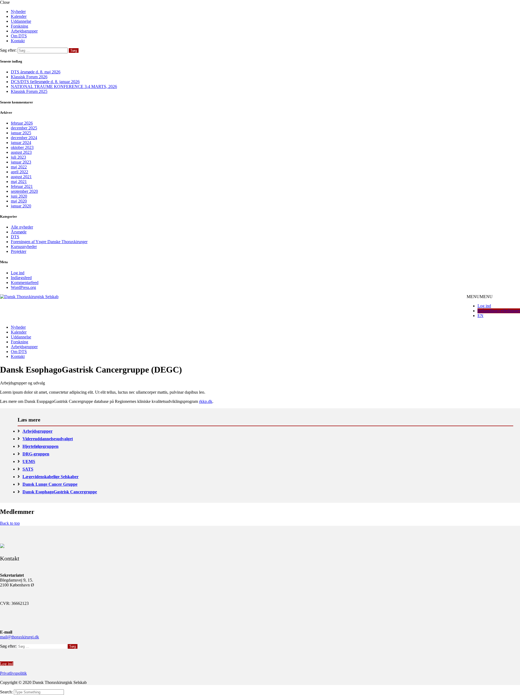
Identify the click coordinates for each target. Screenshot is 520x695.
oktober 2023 (22, 147)
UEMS (28, 461)
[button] (480, 296)
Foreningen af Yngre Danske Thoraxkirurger (49, 241)
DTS (15, 236)
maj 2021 (19, 181)
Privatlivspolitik (13, 673)
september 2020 (24, 191)
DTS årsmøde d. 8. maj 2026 (35, 72)
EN (480, 315)
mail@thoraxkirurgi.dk (19, 637)
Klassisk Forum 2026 (29, 76)
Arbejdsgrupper (24, 31)
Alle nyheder (22, 227)
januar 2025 (21, 132)
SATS (27, 469)
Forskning (19, 26)
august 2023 (21, 152)
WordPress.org (23, 287)
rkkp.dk (205, 401)
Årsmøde (19, 232)
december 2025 (24, 128)
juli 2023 (18, 157)
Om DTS (19, 36)
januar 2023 (21, 162)
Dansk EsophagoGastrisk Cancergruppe (59, 492)
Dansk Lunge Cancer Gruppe (49, 484)
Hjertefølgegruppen (40, 446)
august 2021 (21, 176)
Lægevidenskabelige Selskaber (50, 476)
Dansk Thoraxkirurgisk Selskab (93, 311)
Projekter (18, 251)
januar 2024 (21, 142)
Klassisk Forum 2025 (29, 91)
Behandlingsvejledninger (498, 310)
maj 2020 (19, 201)
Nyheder (18, 11)
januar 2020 (21, 206)
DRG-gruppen (35, 454)
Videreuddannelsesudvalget (47, 438)
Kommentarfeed (24, 282)
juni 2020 (19, 196)
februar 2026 (22, 123)
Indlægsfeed (21, 277)
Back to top (10, 523)
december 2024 (24, 137)
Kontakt (18, 40)
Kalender (19, 16)
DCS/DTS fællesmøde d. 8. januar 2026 (45, 81)
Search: (7, 692)
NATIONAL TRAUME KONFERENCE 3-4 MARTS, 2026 (64, 86)
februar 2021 (22, 186)
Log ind (17, 272)
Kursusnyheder (24, 246)
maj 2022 (19, 167)
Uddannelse (21, 21)
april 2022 (19, 171)
